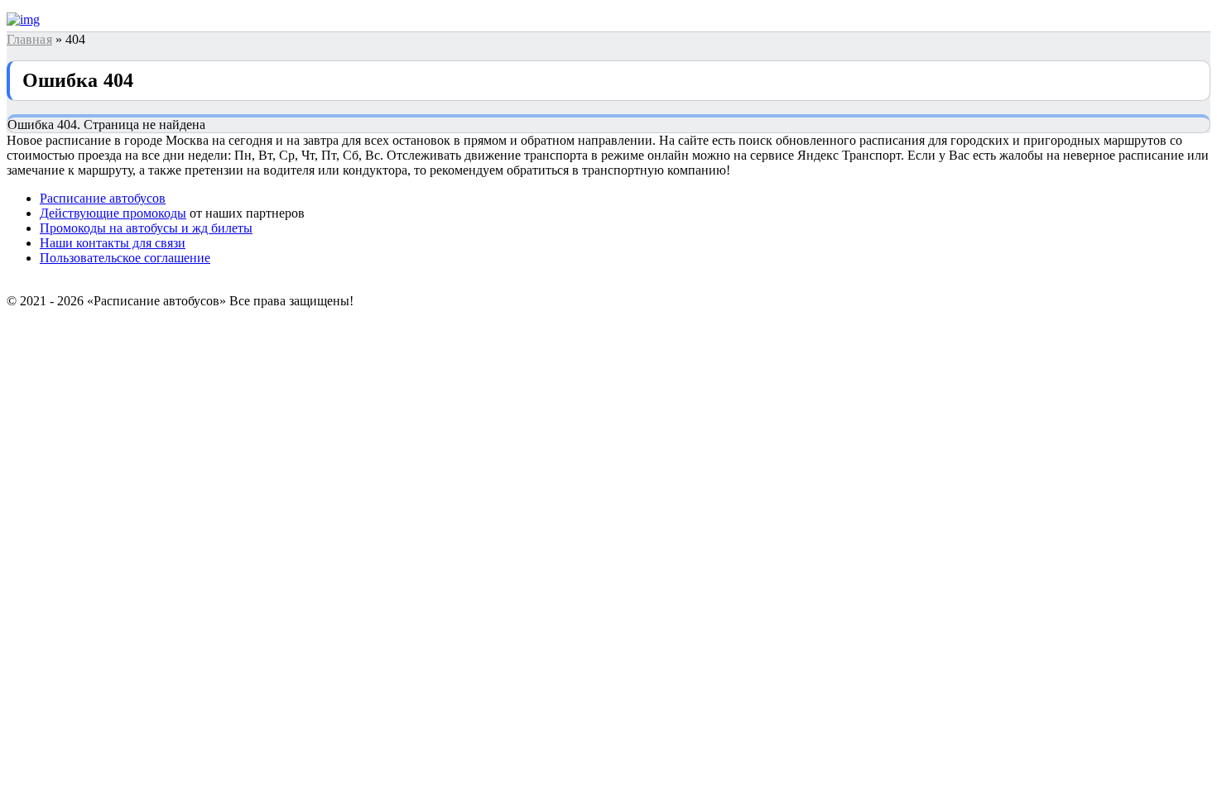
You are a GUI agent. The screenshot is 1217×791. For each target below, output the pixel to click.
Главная (29, 39)
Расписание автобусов (103, 198)
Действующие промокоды (113, 213)
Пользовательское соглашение (125, 258)
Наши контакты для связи (112, 243)
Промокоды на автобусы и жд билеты (146, 228)
